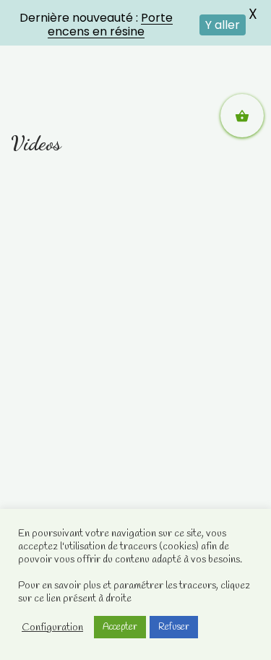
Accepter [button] (120, 627)
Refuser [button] (173, 627)
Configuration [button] (52, 627)
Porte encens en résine (110, 24)
